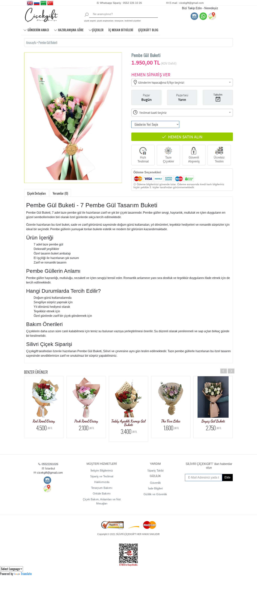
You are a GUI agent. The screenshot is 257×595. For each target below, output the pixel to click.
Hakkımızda (101, 482)
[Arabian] (43, 3)
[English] (30, 3)
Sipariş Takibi (155, 470)
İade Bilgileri (155, 488)
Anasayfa (31, 42)
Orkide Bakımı (102, 493)
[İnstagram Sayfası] (194, 16)
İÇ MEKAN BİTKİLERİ (120, 30)
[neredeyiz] (212, 16)
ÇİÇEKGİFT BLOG (148, 30)
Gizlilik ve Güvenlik (155, 494)
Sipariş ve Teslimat (101, 476)
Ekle (227, 477)
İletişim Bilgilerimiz (101, 470)
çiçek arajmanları (105, 21)
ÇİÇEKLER (97, 30)
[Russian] (37, 3)
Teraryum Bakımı (101, 487)
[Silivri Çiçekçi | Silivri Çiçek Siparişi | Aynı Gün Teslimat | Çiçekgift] (49, 15)
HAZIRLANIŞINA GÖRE (70, 30)
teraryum (119, 21)
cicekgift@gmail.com (49, 472)
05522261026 (49, 464)
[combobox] (182, 82)
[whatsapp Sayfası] (203, 16)
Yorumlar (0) (60, 193)
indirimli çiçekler (133, 21)
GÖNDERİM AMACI (38, 30)
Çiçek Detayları (36, 193)
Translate (26, 573)
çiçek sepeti (90, 21)
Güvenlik (155, 482)
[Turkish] (50, 3)
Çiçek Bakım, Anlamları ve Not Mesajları (102, 501)
